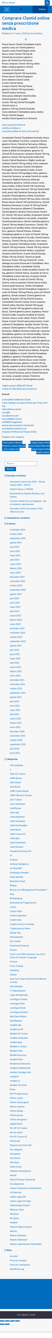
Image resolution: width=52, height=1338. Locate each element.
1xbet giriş (15, 838)
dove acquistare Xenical (13, 125)
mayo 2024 (15, 555)
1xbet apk (14, 812)
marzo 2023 (15, 615)
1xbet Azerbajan (17, 821)
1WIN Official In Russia (21, 795)
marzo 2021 (15, 718)
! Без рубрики (16, 765)
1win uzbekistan (17, 804)
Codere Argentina (18, 915)
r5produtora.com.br (11, 409)
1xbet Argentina (17, 817)
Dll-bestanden (16, 937)
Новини (13, 1222)
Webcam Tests (17, 1210)
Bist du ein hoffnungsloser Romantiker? (28, 890)
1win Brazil (15, 787)
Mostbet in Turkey (18, 1046)
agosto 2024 (16, 542)
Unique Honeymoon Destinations (25, 1188)
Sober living (15, 1167)
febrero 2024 (16, 568)
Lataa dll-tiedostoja (19, 995)
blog (12, 894)
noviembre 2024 (17, 530)
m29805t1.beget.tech (12, 422)
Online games (16, 1115)
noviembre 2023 (17, 581)
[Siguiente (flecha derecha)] (7, 1324)
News (12, 1089)
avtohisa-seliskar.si (11, 128)
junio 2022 (15, 654)
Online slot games (18, 1119)
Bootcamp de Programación (23, 903)
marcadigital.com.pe (12, 419)
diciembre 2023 (17, 577)
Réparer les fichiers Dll (20, 1145)
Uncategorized (17, 1184)
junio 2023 (15, 603)
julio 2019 (14, 749)
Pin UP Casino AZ (18, 1137)
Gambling (14, 970)
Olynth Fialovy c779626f (21, 489)
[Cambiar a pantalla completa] (12, 1320)
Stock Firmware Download (22, 1179)
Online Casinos (17, 1106)
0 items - (43, 9)
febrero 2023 (16, 620)
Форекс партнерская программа (26, 1244)
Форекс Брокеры (18, 1235)
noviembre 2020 (17, 736)
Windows (14, 1214)
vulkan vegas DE (18, 1197)
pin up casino (16, 1132)
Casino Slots (16, 911)
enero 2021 (15, 727)
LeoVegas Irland (17, 1008)
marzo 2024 (15, 564)
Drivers (13, 950)
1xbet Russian (16, 847)
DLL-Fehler (15, 941)
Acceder (14, 1256)
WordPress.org (17, 1269)
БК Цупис (14, 1218)
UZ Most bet (15, 1192)
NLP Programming (18, 1094)
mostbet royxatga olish (20, 1072)
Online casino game (19, 1102)
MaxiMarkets (16, 1021)
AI (11, 855)
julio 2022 (14, 650)
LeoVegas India (17, 1003)
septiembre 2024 (18, 538)
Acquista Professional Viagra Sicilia (19, 432)
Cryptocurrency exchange (22, 924)
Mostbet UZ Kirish (18, 1085)
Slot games (15, 1154)
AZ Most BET (16, 868)
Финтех (13, 1231)
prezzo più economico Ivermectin (18, 425)
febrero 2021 (16, 723)
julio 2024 (14, 547)
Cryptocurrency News (20, 928)
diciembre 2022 (17, 628)
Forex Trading (16, 966)
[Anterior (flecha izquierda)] (2, 1324)
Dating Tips (15, 933)
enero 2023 (15, 624)
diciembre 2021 (17, 680)
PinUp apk (15, 1141)
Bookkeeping (16, 898)
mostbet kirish (16, 1059)
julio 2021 (14, 701)
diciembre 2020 (17, 731)
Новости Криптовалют (21, 1227)
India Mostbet (16, 986)
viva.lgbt (6, 412)
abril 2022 (14, 663)
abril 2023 (14, 611)
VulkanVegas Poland (20, 1205)
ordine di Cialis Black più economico (19, 389)
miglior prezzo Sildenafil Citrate (17, 385)
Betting (13, 885)
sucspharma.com (10, 415)
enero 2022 (15, 676)
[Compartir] (7, 1320)
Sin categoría (17, 437)
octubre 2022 (16, 637)
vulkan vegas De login (20, 1201)
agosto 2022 (16, 646)
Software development (20, 1171)
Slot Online (15, 1158)
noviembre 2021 (17, 684)
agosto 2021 (16, 697)
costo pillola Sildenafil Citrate (16, 399)
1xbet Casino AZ (18, 834)
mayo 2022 (15, 658)
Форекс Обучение (18, 1240)
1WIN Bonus (16, 778)
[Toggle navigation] (21, 9)
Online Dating (16, 1111)
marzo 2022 (15, 667)
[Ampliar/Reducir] (17, 1320)
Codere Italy (15, 920)
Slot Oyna (14, 1162)
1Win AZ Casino (17, 774)
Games (13, 974)
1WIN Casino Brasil (19, 791)
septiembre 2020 (18, 744)
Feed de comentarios (20, 1265)
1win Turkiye (16, 800)
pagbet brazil (16, 1124)
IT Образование (18, 991)
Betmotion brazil (17, 881)
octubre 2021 (16, 688)
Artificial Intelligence (19, 864)
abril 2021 (14, 714)
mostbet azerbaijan (19, 1038)
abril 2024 (14, 560)
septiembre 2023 (18, 590)
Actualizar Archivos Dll (20, 851)
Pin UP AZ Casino (18, 1128)
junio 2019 (15, 753)
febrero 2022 (16, 671)
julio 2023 (14, 598)
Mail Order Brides (18, 1016)
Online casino (16, 1098)
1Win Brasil (15, 782)
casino (13, 907)
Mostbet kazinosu (18, 1055)
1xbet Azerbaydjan (18, 825)
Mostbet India (16, 1051)
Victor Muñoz (36, 33)
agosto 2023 (16, 594)
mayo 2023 (15, 607)
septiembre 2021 (18, 693)
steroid (13, 1175)
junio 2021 (15, 706)
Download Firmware (19, 946)
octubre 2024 (16, 534)
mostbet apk (15, 1025)
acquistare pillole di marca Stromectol (20, 131)
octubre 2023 (16, 585)
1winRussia (15, 808)
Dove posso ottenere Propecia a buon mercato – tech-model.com (14, 446)
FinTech (13, 962)
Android (13, 860)
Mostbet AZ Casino (19, 1034)
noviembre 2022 (17, 633)
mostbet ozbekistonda (20, 1068)
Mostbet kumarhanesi (20, 1064)
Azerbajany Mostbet (19, 873)
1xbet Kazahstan (18, 842)
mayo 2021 (15, 710)
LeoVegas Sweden (19, 1012)
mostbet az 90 (16, 1029)
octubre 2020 (16, 740)
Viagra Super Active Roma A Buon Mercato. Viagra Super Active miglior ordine (39, 447)
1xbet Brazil (15, 830)
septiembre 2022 (18, 641)
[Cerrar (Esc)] (2, 1320)
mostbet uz (15, 1081)
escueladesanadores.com (14, 428)
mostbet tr (14, 1076)
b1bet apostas (16, 877)
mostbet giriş (16, 1042)
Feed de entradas (18, 1260)
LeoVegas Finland (18, 999)
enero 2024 (15, 573)
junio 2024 (15, 551)
